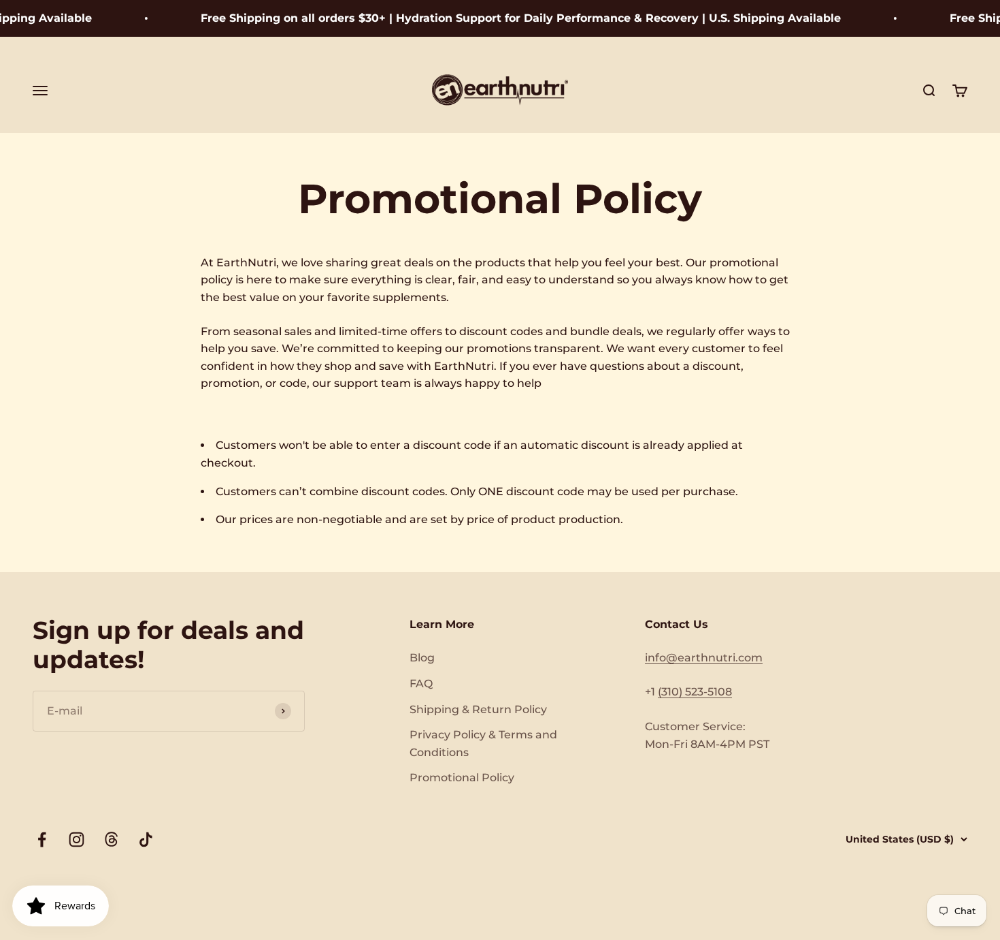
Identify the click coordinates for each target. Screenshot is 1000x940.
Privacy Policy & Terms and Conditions (483, 743)
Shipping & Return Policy (478, 709)
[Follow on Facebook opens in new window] (42, 839)
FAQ (421, 683)
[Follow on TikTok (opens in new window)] (146, 839)
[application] (60, 906)
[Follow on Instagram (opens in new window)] (76, 839)
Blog (422, 657)
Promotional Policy (462, 777)
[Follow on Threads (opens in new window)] (111, 839)
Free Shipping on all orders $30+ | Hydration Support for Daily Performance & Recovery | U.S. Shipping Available (510, 18)
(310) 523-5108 (695, 691)
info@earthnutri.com (704, 657)
